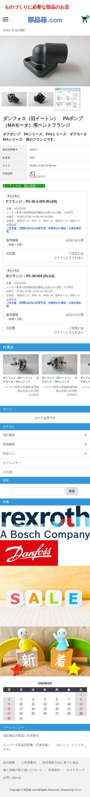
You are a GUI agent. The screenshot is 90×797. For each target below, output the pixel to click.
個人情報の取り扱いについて (22, 770)
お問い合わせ (12, 777)
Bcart (78, 789)
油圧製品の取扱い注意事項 (21, 735)
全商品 (7, 30)
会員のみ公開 (75, 240)
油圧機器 (20, 30)
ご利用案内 (28, 762)
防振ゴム (9, 453)
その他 (7, 472)
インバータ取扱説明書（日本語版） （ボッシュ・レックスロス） (43, 747)
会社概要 (9, 762)
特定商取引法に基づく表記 (60, 762)
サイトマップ (75, 770)
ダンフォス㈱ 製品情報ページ (24, 186)
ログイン (60, 258)
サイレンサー (12, 463)
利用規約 (54, 770)
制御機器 (9, 444)
